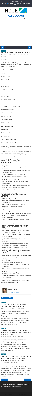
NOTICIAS (19, 3)
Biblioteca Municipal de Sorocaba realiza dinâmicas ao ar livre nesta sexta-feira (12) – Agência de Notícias (16, 332)
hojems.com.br (16, 15)
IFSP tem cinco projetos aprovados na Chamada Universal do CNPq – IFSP (13, 305)
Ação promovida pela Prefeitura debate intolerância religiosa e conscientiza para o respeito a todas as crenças (5, 380)
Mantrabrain (24, 394)
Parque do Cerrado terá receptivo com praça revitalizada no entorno (28, 380)
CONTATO (16, 4)
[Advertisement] (16, 33)
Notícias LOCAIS (12, 3)
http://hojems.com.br (13, 292)
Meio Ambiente (26, 3)
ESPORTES (4, 3)
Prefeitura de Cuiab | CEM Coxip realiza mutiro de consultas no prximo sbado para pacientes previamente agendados (16, 358)
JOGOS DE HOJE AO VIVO (9, 385)
